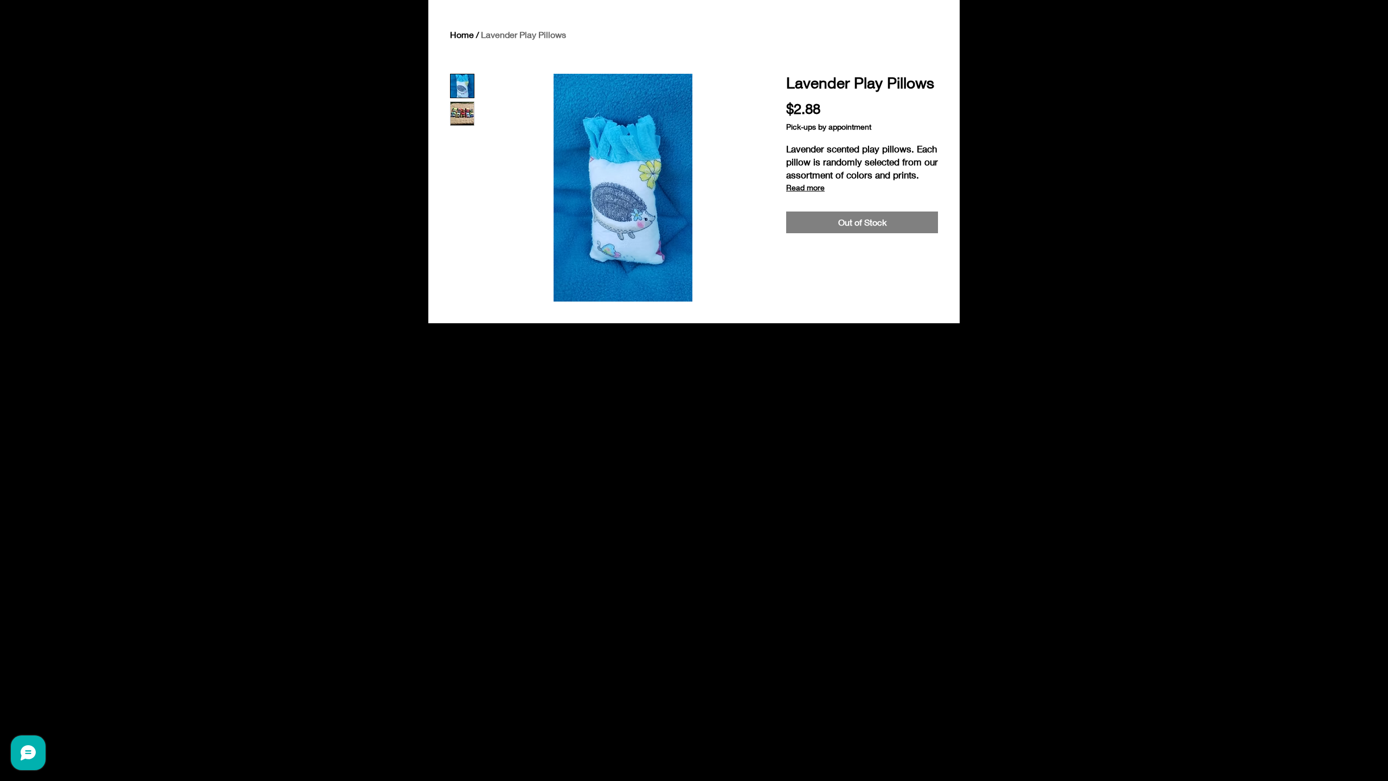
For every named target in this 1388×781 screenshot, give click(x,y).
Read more (805, 187)
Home (462, 34)
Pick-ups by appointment (828, 126)
